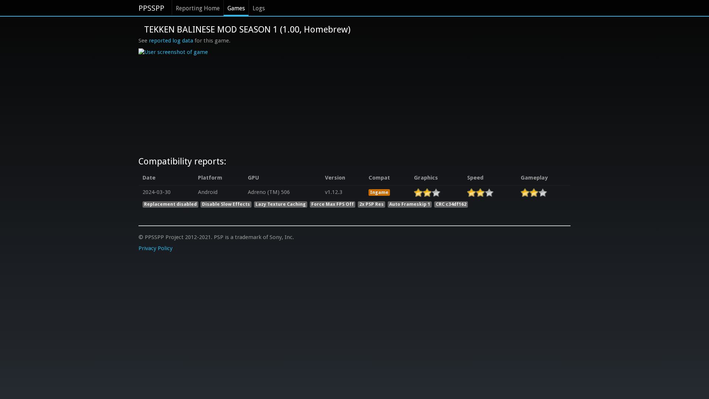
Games (236, 8)
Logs (259, 8)
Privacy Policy (155, 248)
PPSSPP (151, 8)
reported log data (171, 40)
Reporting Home (198, 8)
